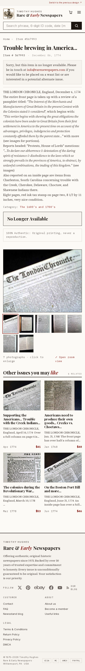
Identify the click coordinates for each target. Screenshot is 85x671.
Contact (8, 603)
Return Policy (11, 634)
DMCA (7, 644)
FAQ (5, 608)
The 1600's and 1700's (37, 207)
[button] (42, 281)
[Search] (76, 25)
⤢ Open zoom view (64, 359)
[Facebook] (51, 587)
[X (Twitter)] (20, 587)
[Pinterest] (28, 587)
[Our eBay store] (39, 587)
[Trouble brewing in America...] (10, 324)
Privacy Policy (11, 639)
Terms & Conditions (15, 629)
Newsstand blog (13, 613)
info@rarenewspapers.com (46, 70)
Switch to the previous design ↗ (65, 2)
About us (50, 603)
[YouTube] (59, 587)
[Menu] (79, 12)
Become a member (56, 608)
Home (6, 39)
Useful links (52, 613)
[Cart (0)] (70, 12)
